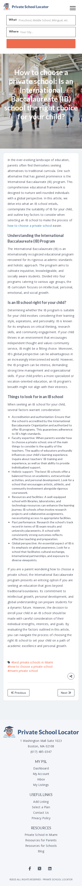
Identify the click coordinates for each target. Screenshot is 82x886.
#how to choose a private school (30, 666)
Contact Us (41, 813)
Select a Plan (41, 807)
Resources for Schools (41, 846)
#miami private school (23, 671)
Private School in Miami (41, 835)
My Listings (41, 785)
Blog (41, 851)
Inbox (41, 779)
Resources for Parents (41, 840)
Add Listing (41, 802)
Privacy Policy (41, 818)
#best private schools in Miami (32, 662)
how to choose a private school (30, 226)
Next (64, 692)
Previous (20, 692)
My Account (41, 774)
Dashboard (41, 768)
